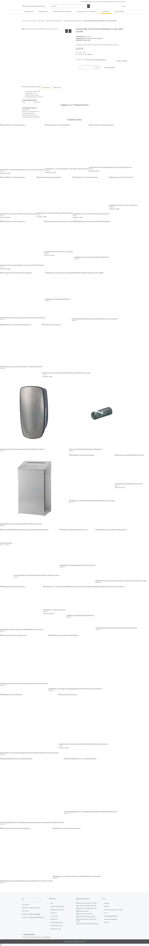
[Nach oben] (0, 945)
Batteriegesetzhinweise (57, 910)
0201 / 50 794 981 (35, 914)
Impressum (53, 913)
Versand (90, 54)
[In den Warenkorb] (23, 27)
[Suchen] (88, 6)
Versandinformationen (110, 919)
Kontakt (106, 906)
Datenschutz (54, 919)
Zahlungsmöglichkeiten (111, 916)
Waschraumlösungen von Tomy (113, 910)
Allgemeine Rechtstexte (57, 906)
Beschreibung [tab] (46, 87)
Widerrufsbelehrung (56, 925)
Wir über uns (54, 916)
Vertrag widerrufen (29, 934)
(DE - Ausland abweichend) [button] (98, 59)
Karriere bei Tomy (55, 929)
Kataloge (106, 903)
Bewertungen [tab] (57, 87)
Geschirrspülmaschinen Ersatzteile (92, 38)
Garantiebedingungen (56, 922)
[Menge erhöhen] (95, 71)
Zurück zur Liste (26, 21)
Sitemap (106, 922)
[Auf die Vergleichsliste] (66, 31)
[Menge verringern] (77, 67)
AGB (51, 903)
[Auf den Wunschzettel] (70, 31)
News (105, 913)
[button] (116, 6)
